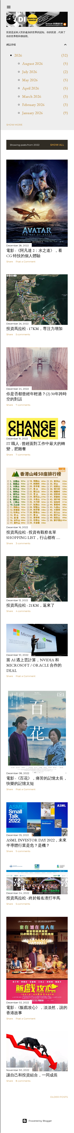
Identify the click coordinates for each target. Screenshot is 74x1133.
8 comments (23, 1080)
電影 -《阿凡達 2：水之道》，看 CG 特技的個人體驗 (34, 253)
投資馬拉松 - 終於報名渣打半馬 (33, 898)
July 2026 (29, 71)
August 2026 (32, 63)
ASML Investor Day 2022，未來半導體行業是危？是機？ (36, 843)
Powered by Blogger (40, 1120)
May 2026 (30, 79)
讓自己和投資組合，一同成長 (32, 1075)
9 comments (23, 851)
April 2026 (30, 88)
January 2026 (32, 112)
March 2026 (31, 96)
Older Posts (59, 1096)
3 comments (23, 543)
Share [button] (9, 261)
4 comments (23, 611)
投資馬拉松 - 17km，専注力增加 (34, 328)
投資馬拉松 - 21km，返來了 (30, 605)
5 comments (23, 334)
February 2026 (33, 104)
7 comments (23, 404)
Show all (57, 144)
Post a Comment (26, 261)
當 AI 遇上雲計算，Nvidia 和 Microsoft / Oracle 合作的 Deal (34, 665)
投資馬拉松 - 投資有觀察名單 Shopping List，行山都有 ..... (33, 535)
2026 (18, 55)
